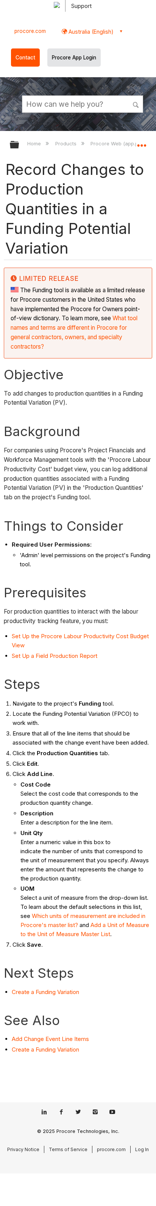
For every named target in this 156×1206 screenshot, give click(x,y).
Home (34, 143)
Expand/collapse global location (141, 142)
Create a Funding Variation (45, 992)
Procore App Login (74, 58)
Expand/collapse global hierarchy (19, 145)
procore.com (30, 31)
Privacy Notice (23, 1149)
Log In (142, 1149)
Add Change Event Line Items (50, 1038)
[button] (136, 104)
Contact (25, 58)
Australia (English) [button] (90, 31)
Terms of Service (68, 1149)
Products (66, 143)
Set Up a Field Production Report (54, 655)
